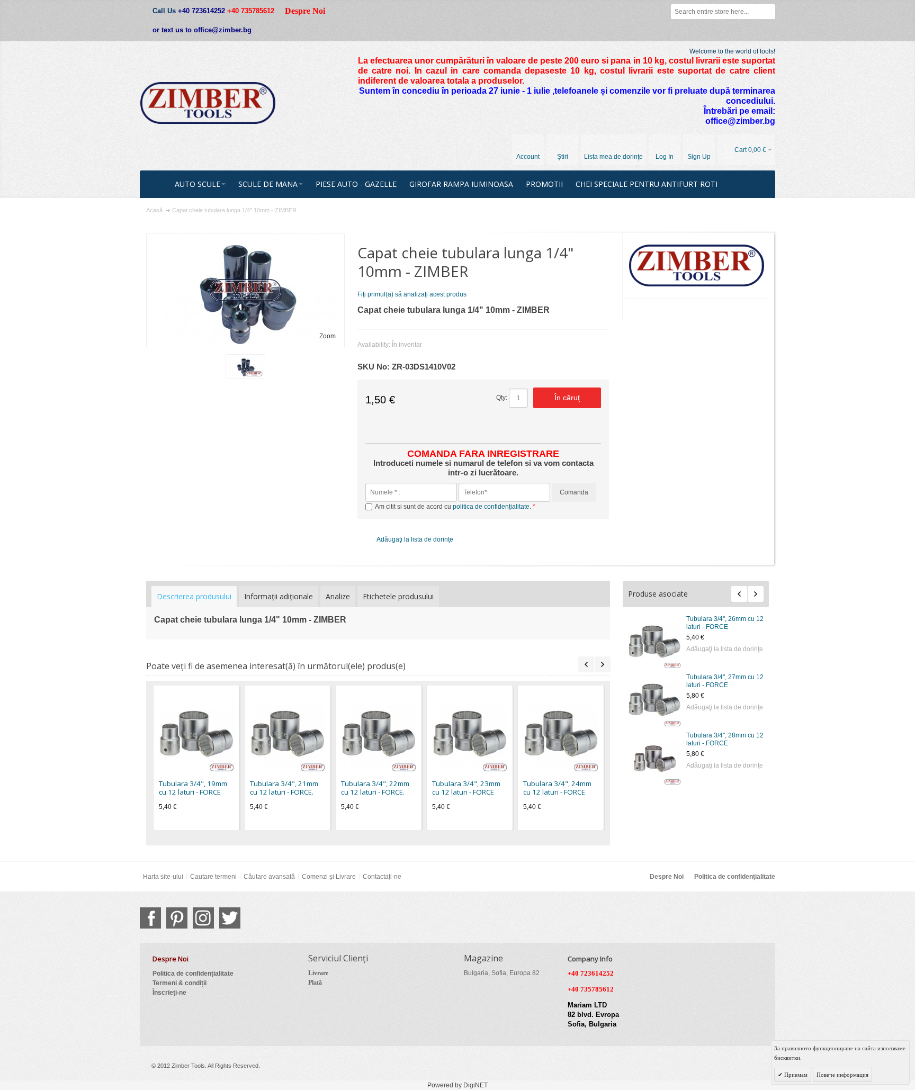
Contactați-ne (382, 876)
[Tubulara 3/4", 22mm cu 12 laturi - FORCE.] (378, 733)
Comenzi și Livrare (329, 876)
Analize (338, 596)
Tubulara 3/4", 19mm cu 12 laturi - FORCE (193, 788)
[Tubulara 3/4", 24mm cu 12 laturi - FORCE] (560, 733)
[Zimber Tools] (208, 103)
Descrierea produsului (194, 596)
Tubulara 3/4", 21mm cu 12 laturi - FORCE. (284, 788)
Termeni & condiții (179, 983)
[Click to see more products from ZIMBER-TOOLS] (697, 265)
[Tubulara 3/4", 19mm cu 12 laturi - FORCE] (196, 733)
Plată (315, 982)
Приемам (795, 1074)
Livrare (318, 973)
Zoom (327, 336)
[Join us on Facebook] (150, 918)
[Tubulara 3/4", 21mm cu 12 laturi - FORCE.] (287, 733)
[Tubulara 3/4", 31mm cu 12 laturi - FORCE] (654, 758)
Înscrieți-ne (169, 992)
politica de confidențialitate (491, 506)
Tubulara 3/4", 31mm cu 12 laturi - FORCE (725, 739)
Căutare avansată (269, 876)
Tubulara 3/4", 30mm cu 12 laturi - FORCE (725, 681)
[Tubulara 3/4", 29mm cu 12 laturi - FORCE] (654, 641)
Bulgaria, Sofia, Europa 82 (502, 973)
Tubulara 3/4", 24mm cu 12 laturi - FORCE (557, 788)
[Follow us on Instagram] (203, 918)
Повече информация (842, 1074)
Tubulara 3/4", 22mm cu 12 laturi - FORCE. (375, 788)
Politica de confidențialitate (734, 876)
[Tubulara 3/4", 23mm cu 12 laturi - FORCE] (469, 733)
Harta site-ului (163, 876)
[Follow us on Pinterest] (176, 918)
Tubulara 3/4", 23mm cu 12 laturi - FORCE (466, 788)
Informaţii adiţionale (278, 596)
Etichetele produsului (398, 596)
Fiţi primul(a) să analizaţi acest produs (412, 294)
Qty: (501, 397)
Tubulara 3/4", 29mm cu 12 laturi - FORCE (725, 622)
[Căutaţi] (767, 11)
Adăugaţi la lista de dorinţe (724, 649)
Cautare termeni (213, 876)
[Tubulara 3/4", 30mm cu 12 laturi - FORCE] (654, 699)
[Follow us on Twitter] (229, 918)
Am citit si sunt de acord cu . (454, 506)
